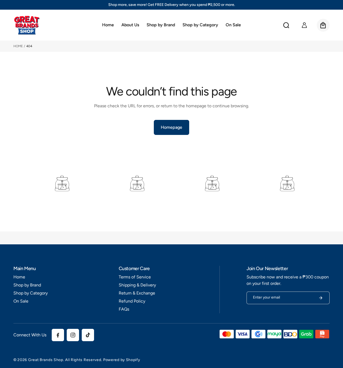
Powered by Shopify (121, 360)
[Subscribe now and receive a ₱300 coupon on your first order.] (321, 298)
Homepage (171, 127)
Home (18, 46)
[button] (161, 25)
